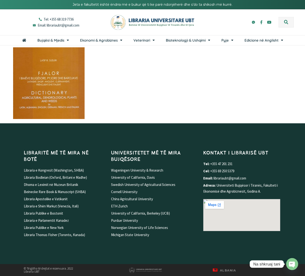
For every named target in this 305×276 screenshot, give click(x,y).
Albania (228, 270)
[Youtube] (269, 22)
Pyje (225, 40)
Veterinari (141, 40)
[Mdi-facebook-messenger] (253, 22)
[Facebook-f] (261, 22)
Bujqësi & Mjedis (50, 40)
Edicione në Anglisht (261, 40)
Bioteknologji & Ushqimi (186, 40)
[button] (286, 22)
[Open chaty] (292, 264)
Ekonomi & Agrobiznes (99, 40)
